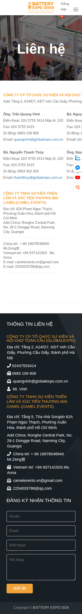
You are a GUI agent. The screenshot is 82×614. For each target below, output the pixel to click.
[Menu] (76, 9)
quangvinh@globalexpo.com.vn (38, 139)
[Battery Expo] (41, 7)
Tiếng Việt (65, 6)
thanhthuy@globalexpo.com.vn (38, 177)
